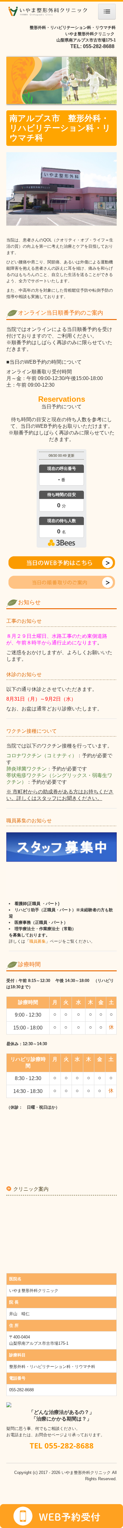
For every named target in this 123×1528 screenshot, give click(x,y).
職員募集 (37, 941)
